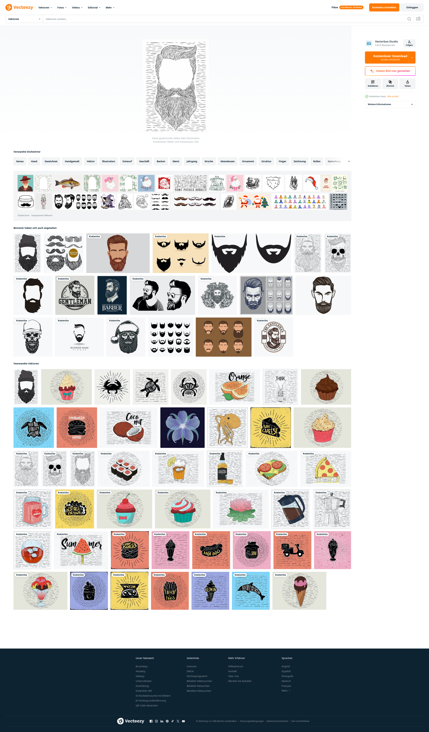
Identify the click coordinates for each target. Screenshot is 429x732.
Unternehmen (144, 681)
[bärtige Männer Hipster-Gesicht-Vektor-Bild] (162, 295)
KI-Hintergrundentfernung (151, 700)
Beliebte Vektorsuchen (199, 681)
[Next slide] (346, 161)
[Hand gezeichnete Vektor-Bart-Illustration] (27, 253)
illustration (108, 161)
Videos (76, 7)
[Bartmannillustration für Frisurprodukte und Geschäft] (112, 295)
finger (282, 161)
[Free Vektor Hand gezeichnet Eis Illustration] (40, 591)
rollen (316, 161)
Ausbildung (142, 685)
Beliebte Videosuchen (199, 690)
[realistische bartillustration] (118, 253)
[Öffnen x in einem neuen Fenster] (178, 721)
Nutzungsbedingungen (252, 721)
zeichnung (300, 161)
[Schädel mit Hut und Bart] (32, 337)
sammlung (334, 161)
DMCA (190, 671)
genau (20, 161)
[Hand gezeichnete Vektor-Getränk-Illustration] (225, 469)
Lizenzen (192, 666)
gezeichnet (51, 161)
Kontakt (232, 671)
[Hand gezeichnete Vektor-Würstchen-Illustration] (211, 550)
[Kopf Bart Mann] (323, 295)
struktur (266, 161)
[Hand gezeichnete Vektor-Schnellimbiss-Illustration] (77, 427)
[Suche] (409, 19)
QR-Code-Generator (147, 705)
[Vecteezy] (19, 7)
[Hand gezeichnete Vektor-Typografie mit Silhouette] (112, 387)
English (286, 666)
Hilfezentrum (235, 666)
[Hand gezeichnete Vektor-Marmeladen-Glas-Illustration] (252, 550)
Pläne (335, 7)
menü (176, 161)
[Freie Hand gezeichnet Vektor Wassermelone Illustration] (81, 550)
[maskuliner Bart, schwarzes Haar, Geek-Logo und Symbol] (79, 337)
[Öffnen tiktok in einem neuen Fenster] (172, 721)
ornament (248, 161)
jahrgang (192, 161)
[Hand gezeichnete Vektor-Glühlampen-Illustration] (280, 387)
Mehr (109, 7)
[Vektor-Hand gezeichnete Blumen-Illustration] (182, 427)
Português (287, 676)
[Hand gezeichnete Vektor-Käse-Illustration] (270, 427)
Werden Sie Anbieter (240, 681)
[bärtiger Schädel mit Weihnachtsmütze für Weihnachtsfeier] (126, 337)
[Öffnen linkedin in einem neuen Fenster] (161, 721)
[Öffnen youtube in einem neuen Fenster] (183, 721)
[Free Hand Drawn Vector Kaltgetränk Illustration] (178, 469)
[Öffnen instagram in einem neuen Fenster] (156, 721)
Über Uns (233, 676)
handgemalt (72, 161)
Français (286, 685)
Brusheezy (141, 666)
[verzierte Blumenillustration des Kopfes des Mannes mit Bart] (217, 295)
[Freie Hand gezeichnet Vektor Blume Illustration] (241, 509)
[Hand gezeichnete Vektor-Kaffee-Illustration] (290, 509)
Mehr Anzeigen (338, 201)
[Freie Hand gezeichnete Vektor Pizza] (325, 469)
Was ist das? (393, 96)
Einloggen (412, 7)
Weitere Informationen (379, 104)
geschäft (144, 161)
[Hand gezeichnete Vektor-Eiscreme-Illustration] (170, 550)
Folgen (409, 45)
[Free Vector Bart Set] (180, 253)
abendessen (227, 161)
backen (161, 161)
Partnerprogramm (197, 676)
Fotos (60, 7)
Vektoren (43, 7)
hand (34, 161)
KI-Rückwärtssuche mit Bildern (153, 695)
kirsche (209, 161)
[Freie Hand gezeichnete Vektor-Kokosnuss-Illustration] (129, 427)
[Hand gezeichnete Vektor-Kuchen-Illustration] (89, 591)
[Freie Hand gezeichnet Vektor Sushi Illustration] (124, 469)
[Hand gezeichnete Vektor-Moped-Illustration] (292, 550)
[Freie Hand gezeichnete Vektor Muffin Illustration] (66, 387)
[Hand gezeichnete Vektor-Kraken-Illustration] (227, 427)
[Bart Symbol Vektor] (251, 253)
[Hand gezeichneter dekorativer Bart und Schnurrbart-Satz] (64, 253)
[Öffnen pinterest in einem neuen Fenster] (167, 721)
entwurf (127, 161)
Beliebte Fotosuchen (198, 685)
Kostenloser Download (390, 57)
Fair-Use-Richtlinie (300, 721)
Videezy (140, 676)
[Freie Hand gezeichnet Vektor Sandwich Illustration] (272, 469)
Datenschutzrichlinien (277, 721)
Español (286, 671)
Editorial (93, 7)
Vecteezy (140, 671)
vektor (91, 161)
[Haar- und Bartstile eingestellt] (266, 295)
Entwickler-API (144, 690)
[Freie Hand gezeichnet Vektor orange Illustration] (234, 387)
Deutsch (286, 681)
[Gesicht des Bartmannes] (33, 295)
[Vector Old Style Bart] (224, 337)
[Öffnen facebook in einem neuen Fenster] (151, 721)
